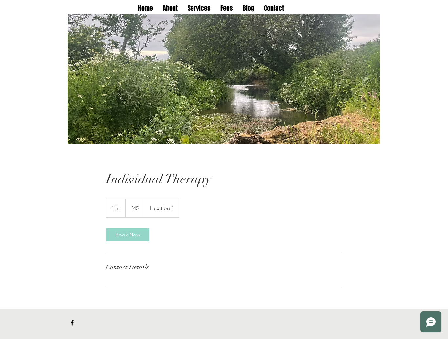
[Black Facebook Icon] (72, 322)
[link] (127, 234)
